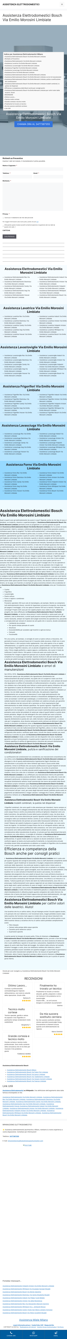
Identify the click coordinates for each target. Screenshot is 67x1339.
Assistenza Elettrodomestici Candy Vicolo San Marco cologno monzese (27, 1310)
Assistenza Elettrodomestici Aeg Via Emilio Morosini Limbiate (24, 1104)
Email (36, 173)
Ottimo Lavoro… (10, 97)
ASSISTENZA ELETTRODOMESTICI (21, 4)
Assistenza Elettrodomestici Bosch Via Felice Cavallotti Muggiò (24, 1313)
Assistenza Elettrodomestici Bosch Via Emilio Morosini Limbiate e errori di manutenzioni (33, 77)
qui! (37, 221)
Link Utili (8, 108)
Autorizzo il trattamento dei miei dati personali (19, 217)
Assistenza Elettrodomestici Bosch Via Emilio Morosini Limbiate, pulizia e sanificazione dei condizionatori (32, 80)
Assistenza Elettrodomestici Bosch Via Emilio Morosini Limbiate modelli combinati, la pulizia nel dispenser (32, 85)
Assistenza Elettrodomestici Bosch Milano (21, 1070)
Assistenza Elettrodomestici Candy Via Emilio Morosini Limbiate (38, 1102)
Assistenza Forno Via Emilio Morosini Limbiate (19, 72)
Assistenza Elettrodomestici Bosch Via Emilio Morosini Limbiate (25, 56)
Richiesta (7, 181)
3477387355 (14, 1136)
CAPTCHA (6, 230)
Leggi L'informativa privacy (22, 1325)
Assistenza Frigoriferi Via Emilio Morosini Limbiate (21, 68)
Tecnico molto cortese (12, 99)
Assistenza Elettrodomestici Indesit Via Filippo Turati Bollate (24, 1298)
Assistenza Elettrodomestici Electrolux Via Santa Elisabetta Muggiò (26, 1295)
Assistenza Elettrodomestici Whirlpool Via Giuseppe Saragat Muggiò (26, 1289)
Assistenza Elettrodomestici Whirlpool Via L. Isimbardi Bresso (24, 1307)
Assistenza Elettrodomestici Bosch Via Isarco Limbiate (26, 1074)
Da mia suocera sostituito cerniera (16, 106)
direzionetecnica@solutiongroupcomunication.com (25, 1141)
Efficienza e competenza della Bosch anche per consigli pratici (25, 88)
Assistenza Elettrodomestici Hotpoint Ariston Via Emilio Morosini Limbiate (28, 1286)
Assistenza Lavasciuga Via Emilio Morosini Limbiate (21, 70)
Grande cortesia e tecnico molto (15, 101)
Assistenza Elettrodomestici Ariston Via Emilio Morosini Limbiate (32, 1108)
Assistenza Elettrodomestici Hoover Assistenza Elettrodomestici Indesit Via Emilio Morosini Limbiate (30, 1106)
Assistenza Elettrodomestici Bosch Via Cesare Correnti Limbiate (29, 1079)
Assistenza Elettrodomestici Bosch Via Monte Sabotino (22, 1292)
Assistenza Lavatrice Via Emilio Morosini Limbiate (21, 63)
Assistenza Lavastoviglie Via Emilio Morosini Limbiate (22, 66)
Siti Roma (61, 1327)
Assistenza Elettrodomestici (13, 1090)
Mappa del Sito (49, 1325)
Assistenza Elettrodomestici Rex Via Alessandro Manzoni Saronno (26, 1304)
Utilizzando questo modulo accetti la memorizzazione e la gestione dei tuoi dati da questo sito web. (29, 226)
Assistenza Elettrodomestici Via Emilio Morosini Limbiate (23, 61)
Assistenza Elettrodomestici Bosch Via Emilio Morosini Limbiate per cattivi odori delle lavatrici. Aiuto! (32, 91)
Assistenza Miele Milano (33, 1319)
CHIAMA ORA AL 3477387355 (33, 124)
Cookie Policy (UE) (37, 1325)
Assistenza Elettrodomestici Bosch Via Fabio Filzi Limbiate (27, 1072)
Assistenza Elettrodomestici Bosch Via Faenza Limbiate (26, 1081)
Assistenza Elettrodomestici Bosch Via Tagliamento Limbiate (28, 1077)
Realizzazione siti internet (28, 1327)
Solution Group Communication (47, 1327)
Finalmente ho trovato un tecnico (15, 104)
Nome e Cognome (10, 165)
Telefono (7, 173)
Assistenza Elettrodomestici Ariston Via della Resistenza (22, 1301)
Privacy (6, 214)
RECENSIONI (9, 95)
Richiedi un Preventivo (12, 59)
